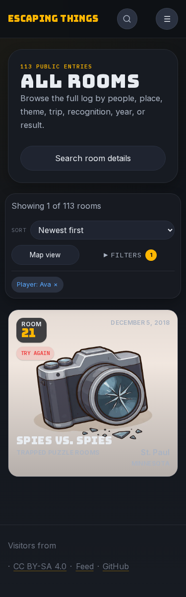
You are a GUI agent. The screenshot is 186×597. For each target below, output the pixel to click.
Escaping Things (53, 18)
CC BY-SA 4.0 (39, 566)
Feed (85, 566)
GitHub (116, 566)
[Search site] (127, 18)
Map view (45, 255)
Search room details (93, 158)
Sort (19, 230)
